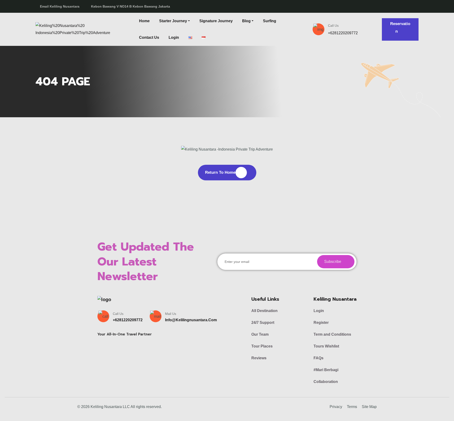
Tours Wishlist (326, 346)
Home (144, 21)
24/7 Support (262, 323)
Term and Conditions (332, 334)
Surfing (269, 21)
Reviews (258, 358)
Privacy (336, 407)
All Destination (264, 311)
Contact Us (149, 37)
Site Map (369, 407)
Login (174, 37)
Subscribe (333, 262)
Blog (246, 21)
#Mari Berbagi (326, 370)
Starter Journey (173, 21)
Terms (352, 407)
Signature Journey (216, 21)
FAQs (318, 358)
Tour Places (262, 346)
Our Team (260, 334)
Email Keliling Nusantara (59, 6)
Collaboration (326, 382)
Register (321, 323)
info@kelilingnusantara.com (191, 320)
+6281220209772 (343, 33)
